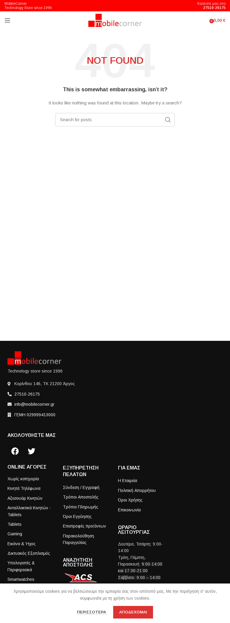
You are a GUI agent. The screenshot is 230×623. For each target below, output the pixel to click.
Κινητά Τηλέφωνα (23, 488)
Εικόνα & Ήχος (21, 543)
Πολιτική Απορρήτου (137, 490)
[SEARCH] (168, 120)
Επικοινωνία (129, 509)
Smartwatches (20, 579)
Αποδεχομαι (133, 612)
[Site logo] (115, 20)
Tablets (14, 524)
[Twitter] (31, 451)
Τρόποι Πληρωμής (80, 507)
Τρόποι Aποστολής (81, 497)
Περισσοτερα (92, 612)
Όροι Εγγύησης (77, 516)
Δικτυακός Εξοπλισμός (28, 553)
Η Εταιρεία (127, 480)
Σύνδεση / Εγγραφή (81, 487)
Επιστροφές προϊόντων (84, 526)
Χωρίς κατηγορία (23, 478)
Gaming (14, 533)
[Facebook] (14, 451)
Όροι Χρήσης (130, 500)
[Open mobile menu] (7, 20)
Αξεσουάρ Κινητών (25, 498)
